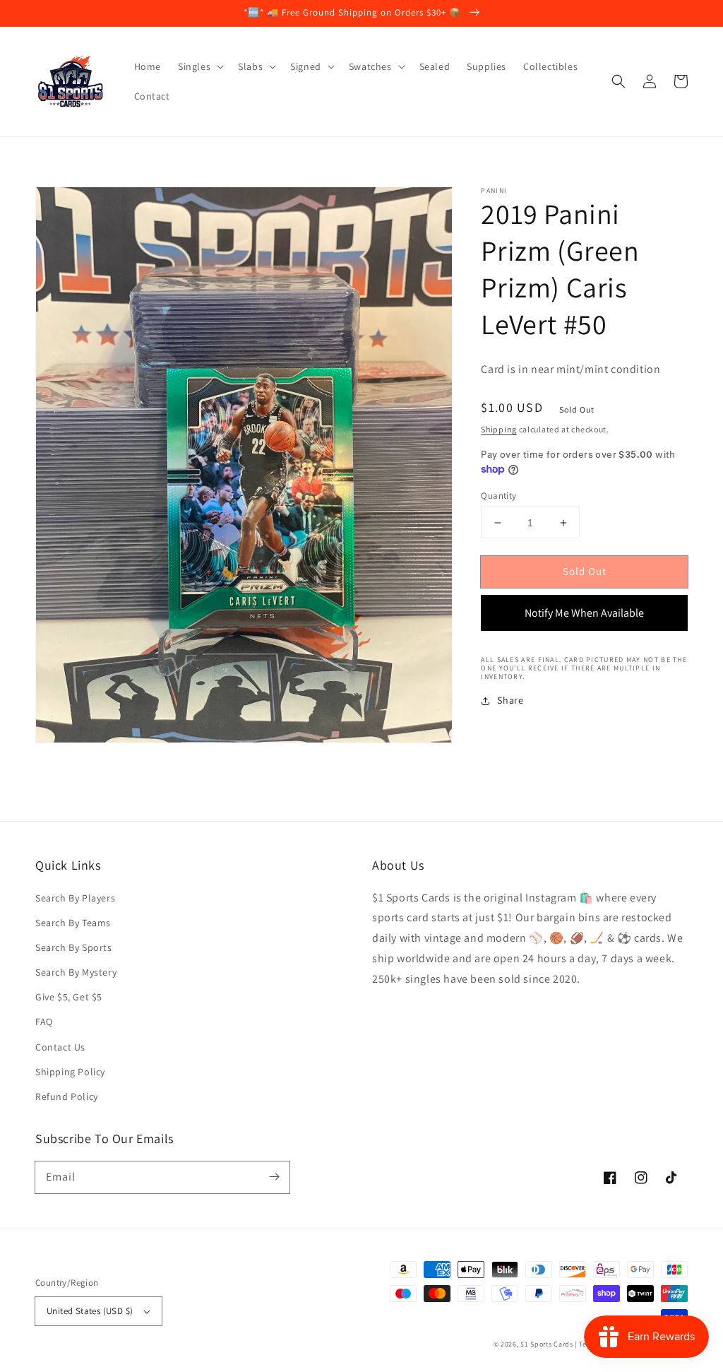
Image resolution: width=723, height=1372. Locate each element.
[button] (618, 81)
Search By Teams (73, 922)
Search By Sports (73, 947)
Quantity (498, 496)
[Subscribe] (273, 1177)
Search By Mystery (75, 972)
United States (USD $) (90, 1311)
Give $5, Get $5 (68, 996)
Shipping (499, 429)
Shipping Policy (70, 1071)
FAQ (44, 1021)
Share (510, 700)
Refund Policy (66, 1096)
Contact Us (60, 1047)
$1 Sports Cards (546, 1344)
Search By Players (75, 898)
